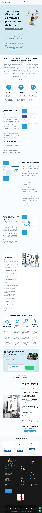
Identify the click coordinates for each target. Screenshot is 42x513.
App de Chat (22, 488)
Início (16, 460)
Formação (17, 469)
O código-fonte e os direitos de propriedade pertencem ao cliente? (30, 414)
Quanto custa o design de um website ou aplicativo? (30, 384)
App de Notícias (22, 485)
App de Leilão (22, 478)
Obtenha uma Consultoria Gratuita (15, 367)
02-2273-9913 (34, 478)
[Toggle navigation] (40, 2)
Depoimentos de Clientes (17, 474)
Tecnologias (17, 471)
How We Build (16, 481)
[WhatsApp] (40, 508)
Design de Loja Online (23, 466)
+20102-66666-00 (33, 475)
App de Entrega (22, 462)
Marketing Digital (19, 443)
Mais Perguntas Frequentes (30, 431)
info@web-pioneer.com (33, 481)
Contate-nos (9, 491)
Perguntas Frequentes (17, 484)
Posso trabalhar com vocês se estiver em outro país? (30, 427)
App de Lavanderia (23, 474)
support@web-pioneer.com (34, 485)
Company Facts (16, 478)
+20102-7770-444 (34, 472)
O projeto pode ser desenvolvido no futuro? (28, 421)
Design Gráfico (33, 443)
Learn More (8, 450)
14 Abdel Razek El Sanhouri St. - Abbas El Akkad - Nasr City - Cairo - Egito (33, 465)
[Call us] (40, 511)
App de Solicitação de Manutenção (23, 470)
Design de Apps (17, 463)
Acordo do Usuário (29, 506)
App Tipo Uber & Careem (23, 481)
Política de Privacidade (13, 506)
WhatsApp (30, 368)
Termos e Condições (21, 506)
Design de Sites (8, 443)
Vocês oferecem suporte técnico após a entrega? (28, 407)
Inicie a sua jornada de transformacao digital (14, 48)
